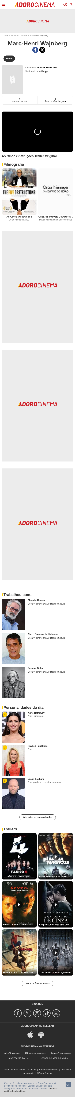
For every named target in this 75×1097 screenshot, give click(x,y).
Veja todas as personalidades (37, 817)
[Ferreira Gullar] (13, 682)
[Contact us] (56, 1013)
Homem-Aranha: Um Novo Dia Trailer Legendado (20, 972)
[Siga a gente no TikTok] (47, 1013)
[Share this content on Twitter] (42, 50)
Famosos (15, 35)
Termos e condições (48, 1069)
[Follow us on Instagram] (37, 1013)
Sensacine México (50, 1057)
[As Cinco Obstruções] (19, 191)
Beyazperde (14, 1057)
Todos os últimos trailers (37, 983)
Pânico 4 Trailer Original (19, 876)
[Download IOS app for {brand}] (32, 1034)
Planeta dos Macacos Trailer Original (56, 876)
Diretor (24, 35)
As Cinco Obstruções (19, 216)
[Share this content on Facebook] (35, 50)
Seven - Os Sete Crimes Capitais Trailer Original (20, 924)
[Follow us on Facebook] (18, 1013)
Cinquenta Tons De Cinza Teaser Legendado (56, 924)
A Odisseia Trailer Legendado (55, 972)
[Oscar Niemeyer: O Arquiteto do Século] (55, 191)
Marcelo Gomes (36, 600)
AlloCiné (9, 1053)
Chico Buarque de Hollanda (43, 634)
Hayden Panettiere (37, 746)
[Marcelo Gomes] (13, 614)
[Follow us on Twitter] (28, 1013)
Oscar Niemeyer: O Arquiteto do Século (55, 216)
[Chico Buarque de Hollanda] (13, 648)
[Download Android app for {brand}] (43, 1034)
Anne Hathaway (36, 713)
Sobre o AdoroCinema (14, 1069)
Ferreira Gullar (36, 668)
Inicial (5, 35)
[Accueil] (34, 4)
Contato (32, 1069)
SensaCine (56, 1053)
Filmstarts (30, 1053)
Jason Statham (36, 779)
